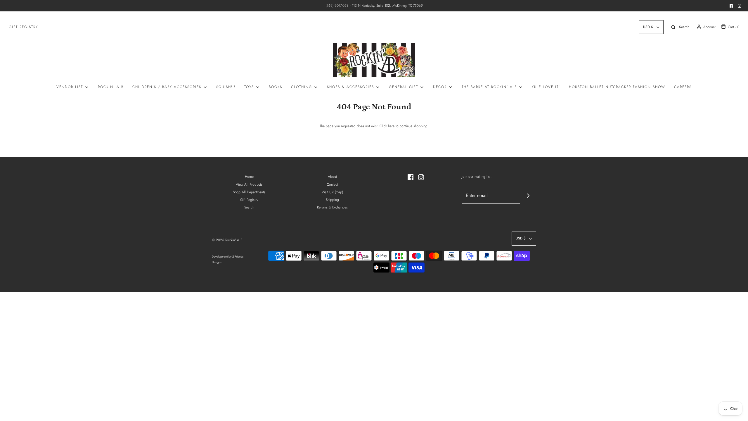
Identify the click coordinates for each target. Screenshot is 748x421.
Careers (683, 86)
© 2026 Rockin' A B (227, 240)
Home (249, 176)
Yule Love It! (546, 86)
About (332, 176)
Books (275, 86)
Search (249, 207)
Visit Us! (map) (332, 192)
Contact (332, 184)
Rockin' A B (111, 86)
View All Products (249, 184)
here (391, 126)
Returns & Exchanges (332, 207)
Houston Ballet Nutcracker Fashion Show (617, 86)
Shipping (332, 199)
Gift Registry (23, 27)
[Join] (528, 196)
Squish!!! (226, 86)
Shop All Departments (249, 192)
